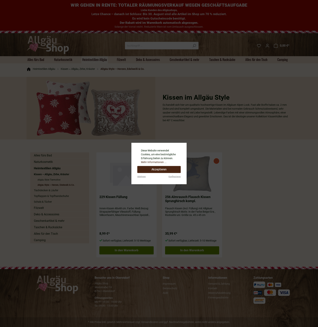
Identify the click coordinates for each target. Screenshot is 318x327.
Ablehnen (141, 176)
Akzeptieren (159, 169)
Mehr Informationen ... (154, 162)
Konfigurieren (175, 176)
